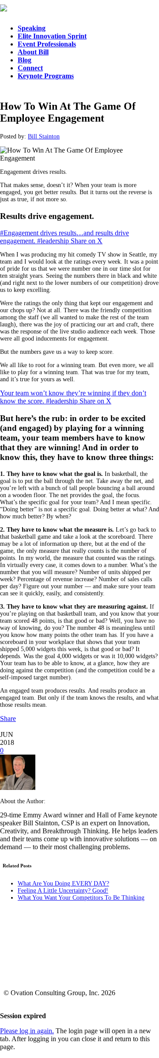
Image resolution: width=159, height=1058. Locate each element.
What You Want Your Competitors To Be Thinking (81, 897)
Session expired (23, 1016)
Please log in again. (27, 1031)
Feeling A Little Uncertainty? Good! (63, 890)
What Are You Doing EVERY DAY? (63, 883)
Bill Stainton (44, 136)
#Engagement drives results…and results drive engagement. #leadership (64, 237)
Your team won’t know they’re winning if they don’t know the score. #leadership (73, 397)
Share (8, 718)
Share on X (86, 241)
